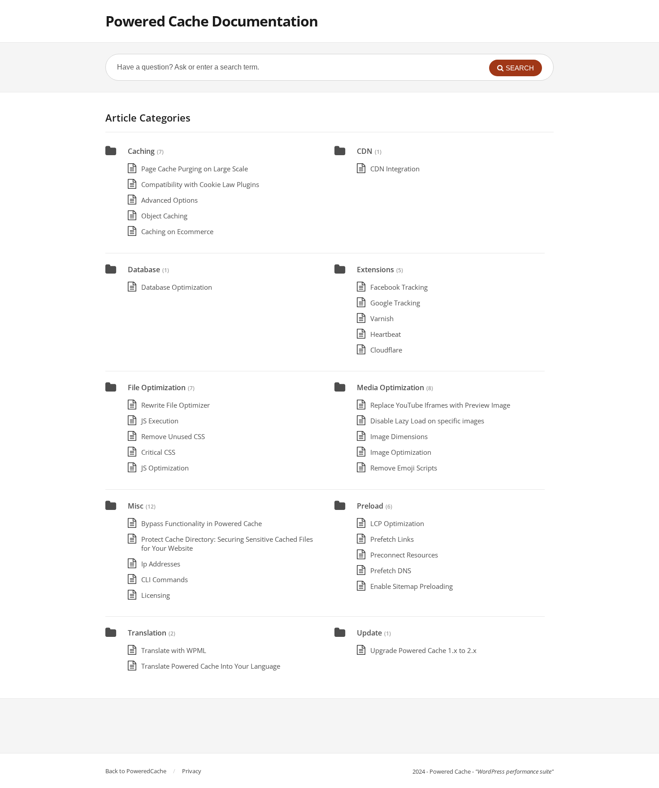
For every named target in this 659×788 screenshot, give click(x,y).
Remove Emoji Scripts (403, 467)
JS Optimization (165, 467)
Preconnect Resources (404, 554)
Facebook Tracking (399, 287)
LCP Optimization (397, 523)
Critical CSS (158, 452)
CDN (365, 151)
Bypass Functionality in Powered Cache (201, 523)
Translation (147, 633)
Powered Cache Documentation (211, 20)
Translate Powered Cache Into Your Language (210, 666)
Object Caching (164, 215)
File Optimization (157, 387)
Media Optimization (390, 387)
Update (369, 633)
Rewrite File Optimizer (175, 405)
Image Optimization (400, 452)
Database (144, 269)
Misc (135, 506)
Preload (370, 506)
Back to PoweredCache (135, 771)
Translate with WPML (173, 650)
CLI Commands (164, 579)
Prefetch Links (392, 539)
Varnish (382, 318)
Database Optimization (176, 287)
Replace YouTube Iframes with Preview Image (440, 405)
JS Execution (159, 420)
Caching (141, 151)
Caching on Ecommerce (177, 231)
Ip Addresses (160, 563)
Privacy (191, 771)
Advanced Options (169, 200)
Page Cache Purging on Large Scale (194, 168)
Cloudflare (386, 349)
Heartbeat (385, 334)
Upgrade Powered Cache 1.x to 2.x (423, 650)
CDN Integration (395, 168)
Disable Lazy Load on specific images (427, 420)
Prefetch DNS (390, 570)
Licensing (155, 595)
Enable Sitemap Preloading (411, 586)
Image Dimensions (399, 436)
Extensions (375, 269)
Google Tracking (395, 302)
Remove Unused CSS (173, 436)
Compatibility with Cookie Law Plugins (200, 184)
